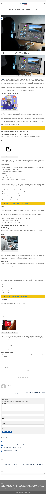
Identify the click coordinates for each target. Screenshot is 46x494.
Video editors (3, 79)
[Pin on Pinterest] (26, 377)
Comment (4, 403)
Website (3, 423)
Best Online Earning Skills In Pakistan (11, 450)
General (20, 380)
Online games (12, 464)
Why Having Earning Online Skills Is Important (12, 447)
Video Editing (23, 380)
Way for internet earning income (31, 380)
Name (3, 412)
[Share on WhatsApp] (18, 377)
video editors (9, 370)
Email (3, 418)
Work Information (39, 380)
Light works (25, 185)
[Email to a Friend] (24, 377)
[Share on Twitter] (22, 377)
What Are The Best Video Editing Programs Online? (13, 393)
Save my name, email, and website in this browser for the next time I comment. (18, 428)
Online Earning (7, 464)
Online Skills (16, 464)
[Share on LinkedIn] (28, 377)
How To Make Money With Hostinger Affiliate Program (14, 444)
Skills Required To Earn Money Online (11, 453)
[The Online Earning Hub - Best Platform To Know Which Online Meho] (23, 4)
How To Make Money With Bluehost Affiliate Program (14, 440)
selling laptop (20, 464)
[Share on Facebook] (20, 377)
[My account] (44, 4)
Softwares (13, 380)
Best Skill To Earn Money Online (20, 462)
